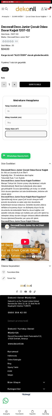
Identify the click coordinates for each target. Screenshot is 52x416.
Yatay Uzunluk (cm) (13, 106)
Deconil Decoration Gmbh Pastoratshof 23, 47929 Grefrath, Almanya (25, 337)
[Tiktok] (35, 291)
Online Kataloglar (14, 360)
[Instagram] (21, 291)
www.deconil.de (16, 343)
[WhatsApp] (5, 401)
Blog (9, 363)
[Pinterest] (30, 291)
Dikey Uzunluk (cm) (13, 117)
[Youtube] (25, 291)
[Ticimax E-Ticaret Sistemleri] (26, 394)
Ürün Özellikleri (8, 163)
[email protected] (18, 321)
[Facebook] (17, 291)
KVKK (10, 371)
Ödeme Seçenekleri (10, 266)
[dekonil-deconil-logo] (26, 285)
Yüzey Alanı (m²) (12, 129)
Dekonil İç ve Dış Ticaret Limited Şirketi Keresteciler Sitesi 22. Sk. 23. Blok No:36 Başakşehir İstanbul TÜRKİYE (24, 303)
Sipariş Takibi (13, 367)
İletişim (10, 375)
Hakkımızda (12, 356)
